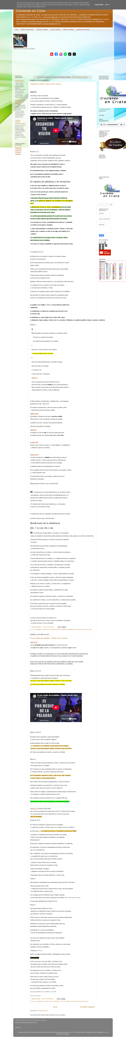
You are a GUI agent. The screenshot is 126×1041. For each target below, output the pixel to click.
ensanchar (53, 629)
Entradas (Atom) (43, 1010)
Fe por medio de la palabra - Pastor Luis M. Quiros (48, 638)
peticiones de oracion (83, 29)
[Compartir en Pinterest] (65, 627)
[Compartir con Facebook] (63, 627)
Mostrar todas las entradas (80, 77)
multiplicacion (72, 629)
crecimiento (45, 629)
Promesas (74, 1001)
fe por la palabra (54, 1001)
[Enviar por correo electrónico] (58, 627)
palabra (68, 1001)
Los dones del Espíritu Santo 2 (19, 81)
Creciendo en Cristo (30, 11)
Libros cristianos (56, 29)
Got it (107, 5)
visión (90, 629)
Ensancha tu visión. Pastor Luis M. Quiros (45, 84)
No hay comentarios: (48, 627)
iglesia (58, 629)
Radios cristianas (68, 29)
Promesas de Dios (82, 629)
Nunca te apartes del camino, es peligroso (20, 102)
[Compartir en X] (62, 627)
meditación (64, 629)
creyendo (39, 1001)
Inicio (16, 29)
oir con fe (62, 1001)
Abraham (39, 629)
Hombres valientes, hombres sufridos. (20, 122)
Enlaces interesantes (27, 29)
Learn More (98, 5)
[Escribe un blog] (60, 627)
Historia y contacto (42, 29)
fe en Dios (45, 1001)
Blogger (67, 1034)
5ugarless (101, 1032)
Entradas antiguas (87, 1007)
